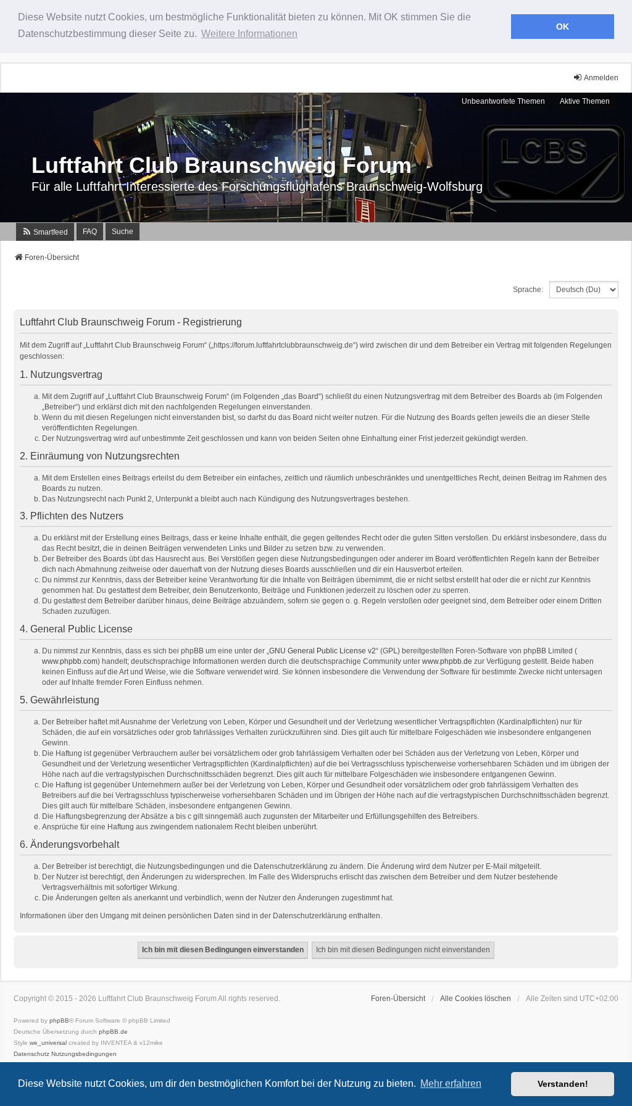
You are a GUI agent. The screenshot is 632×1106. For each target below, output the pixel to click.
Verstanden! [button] (563, 1084)
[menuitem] (45, 232)
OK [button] (562, 26)
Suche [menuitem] (122, 231)
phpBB (59, 1020)
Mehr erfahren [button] (450, 1083)
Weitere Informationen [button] (249, 33)
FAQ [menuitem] (90, 231)
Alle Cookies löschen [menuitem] (475, 998)
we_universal (48, 1042)
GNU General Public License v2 (322, 651)
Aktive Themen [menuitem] (585, 101)
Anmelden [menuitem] (601, 77)
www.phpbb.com (70, 661)
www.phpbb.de (447, 661)
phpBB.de (113, 1031)
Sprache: (528, 289)
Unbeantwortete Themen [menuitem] (503, 101)
